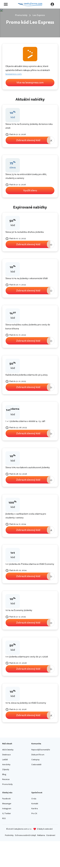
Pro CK (34, 813)
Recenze (5, 779)
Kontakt (34, 803)
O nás (33, 798)
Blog (4, 774)
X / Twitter (6, 813)
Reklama (41, 835)
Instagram (6, 808)
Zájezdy (5, 769)
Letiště (5, 759)
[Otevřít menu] (6, 4)
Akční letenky (7, 749)
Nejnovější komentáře (40, 749)
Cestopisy (35, 759)
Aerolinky (6, 764)
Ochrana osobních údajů (25, 835)
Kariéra (34, 808)
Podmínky (9, 835)
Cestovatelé (36, 764)
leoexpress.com (13, 74)
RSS (4, 818)
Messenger (6, 803)
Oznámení (50, 835)
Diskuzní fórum (37, 754)
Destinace (6, 754)
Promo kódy (7, 784)
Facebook (6, 798)
